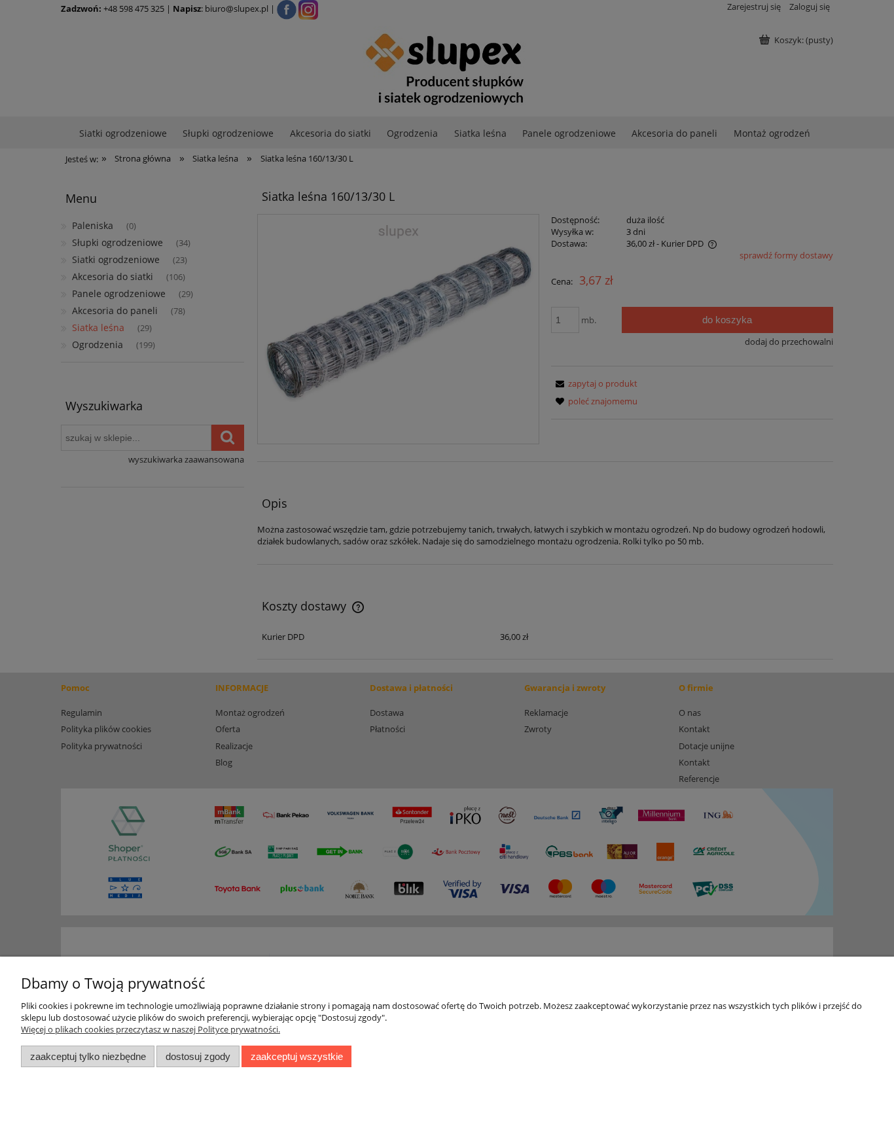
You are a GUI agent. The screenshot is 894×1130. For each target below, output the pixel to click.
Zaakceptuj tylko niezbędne (88, 1056)
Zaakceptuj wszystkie (297, 1056)
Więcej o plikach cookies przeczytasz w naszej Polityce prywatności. (150, 1029)
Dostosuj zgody (198, 1056)
